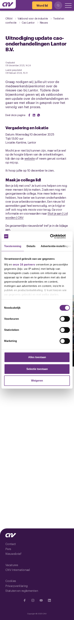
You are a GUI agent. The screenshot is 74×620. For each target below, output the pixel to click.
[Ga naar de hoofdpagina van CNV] (7, 4)
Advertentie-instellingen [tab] (56, 246)
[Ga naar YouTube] (41, 600)
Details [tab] (31, 246)
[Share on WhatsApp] (38, 115)
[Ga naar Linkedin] (49, 600)
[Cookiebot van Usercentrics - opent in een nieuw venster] (54, 236)
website (29, 158)
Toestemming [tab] (12, 246)
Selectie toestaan (37, 368)
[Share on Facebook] (29, 115)
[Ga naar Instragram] (33, 600)
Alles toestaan (37, 357)
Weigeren (37, 380)
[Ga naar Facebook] (24, 600)
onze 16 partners (24, 264)
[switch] (65, 319)
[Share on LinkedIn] (34, 115)
